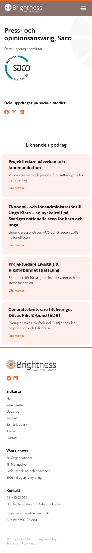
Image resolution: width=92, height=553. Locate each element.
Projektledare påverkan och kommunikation (37, 164)
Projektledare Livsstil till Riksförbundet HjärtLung (34, 267)
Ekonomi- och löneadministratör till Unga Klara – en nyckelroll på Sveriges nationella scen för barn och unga (46, 215)
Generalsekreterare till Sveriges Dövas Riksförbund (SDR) (40, 312)
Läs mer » (16, 187)
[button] (83, 8)
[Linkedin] (15, 378)
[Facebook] (8, 378)
